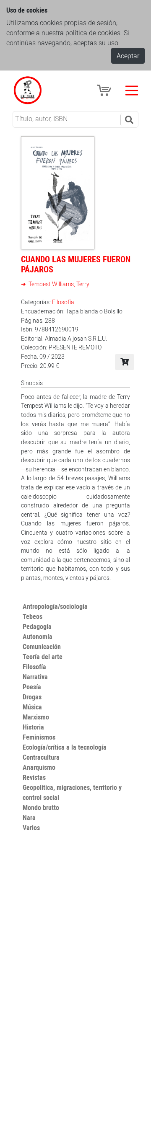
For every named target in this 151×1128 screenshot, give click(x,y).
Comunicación (42, 646)
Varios (31, 827)
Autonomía (37, 636)
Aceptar (128, 55)
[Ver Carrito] (105, 90)
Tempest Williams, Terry (58, 284)
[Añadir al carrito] (124, 362)
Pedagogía (37, 626)
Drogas (32, 696)
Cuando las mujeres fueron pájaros (75, 264)
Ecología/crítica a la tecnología (65, 747)
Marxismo (36, 717)
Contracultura (41, 757)
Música (32, 706)
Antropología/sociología (55, 606)
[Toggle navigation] (132, 90)
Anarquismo (39, 767)
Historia (33, 727)
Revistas (34, 777)
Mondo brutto (41, 807)
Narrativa (35, 676)
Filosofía (63, 302)
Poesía (32, 686)
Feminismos (39, 737)
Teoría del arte (42, 656)
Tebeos (32, 616)
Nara (29, 817)
